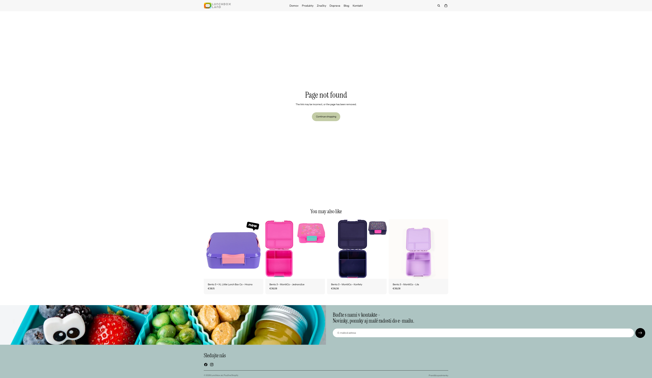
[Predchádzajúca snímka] (209, 249)
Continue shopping (326, 116)
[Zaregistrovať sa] (640, 333)
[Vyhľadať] (438, 5)
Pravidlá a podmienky (438, 375)
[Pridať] (258, 273)
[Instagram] (212, 365)
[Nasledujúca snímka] (258, 249)
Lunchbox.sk (217, 375)
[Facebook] (206, 365)
